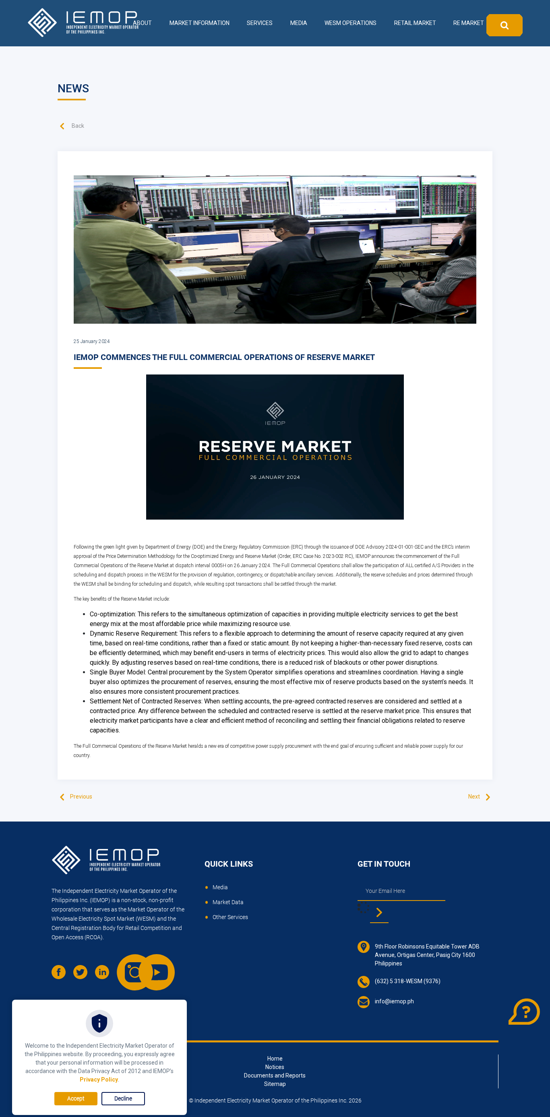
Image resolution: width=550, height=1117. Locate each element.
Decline (123, 1098)
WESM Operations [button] (350, 23)
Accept (76, 1098)
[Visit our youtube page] (149, 964)
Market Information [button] (200, 23)
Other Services (230, 917)
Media (220, 887)
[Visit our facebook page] (62, 975)
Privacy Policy (99, 1079)
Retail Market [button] (415, 23)
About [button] (142, 23)
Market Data (228, 902)
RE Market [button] (468, 23)
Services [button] (260, 23)
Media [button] (298, 23)
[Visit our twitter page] (83, 975)
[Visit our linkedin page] (105, 975)
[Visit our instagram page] (127, 964)
